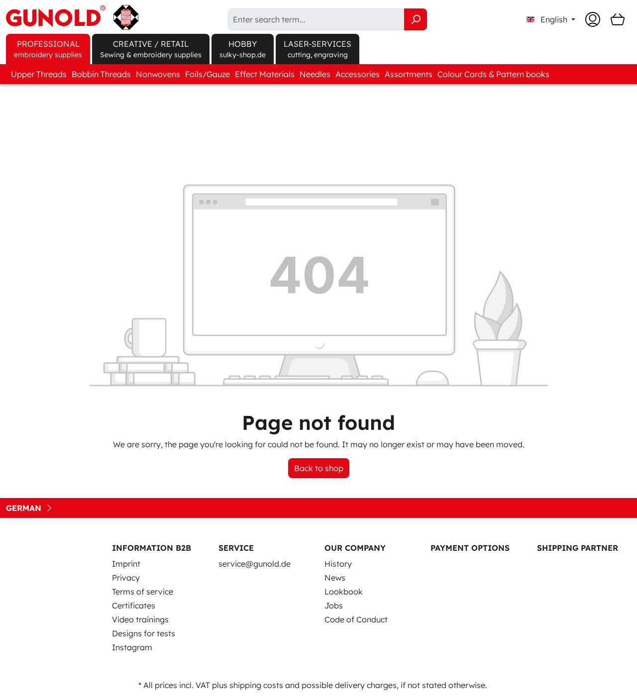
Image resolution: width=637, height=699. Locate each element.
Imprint (126, 564)
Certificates (133, 605)
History (338, 564)
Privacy (126, 578)
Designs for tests (143, 633)
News (334, 578)
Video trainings (140, 619)
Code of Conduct (356, 619)
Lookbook (343, 592)
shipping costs (256, 685)
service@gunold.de (254, 564)
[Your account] (592, 19)
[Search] (415, 19)
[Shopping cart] (617, 19)
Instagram (132, 647)
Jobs (333, 605)
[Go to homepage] (72, 17)
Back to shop (318, 468)
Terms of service (142, 592)
